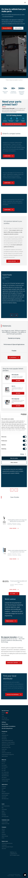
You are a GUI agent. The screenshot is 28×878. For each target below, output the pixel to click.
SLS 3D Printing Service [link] (7, 728)
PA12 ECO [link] (3, 761)
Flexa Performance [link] (5, 775)
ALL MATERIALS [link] (12, 357)
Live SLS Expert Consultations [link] (8, 726)
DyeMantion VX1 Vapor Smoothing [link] (8, 742)
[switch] (25, 441)
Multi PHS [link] (3, 733)
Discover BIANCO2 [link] (7, 28)
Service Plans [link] (5, 724)
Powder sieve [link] (4, 749)
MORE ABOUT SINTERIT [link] (12, 662)
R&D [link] (2, 789)
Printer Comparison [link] (5, 719)
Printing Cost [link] (4, 845)
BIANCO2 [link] (3, 712)
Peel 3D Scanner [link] (5, 756)
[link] (21, 414)
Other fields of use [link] (5, 798)
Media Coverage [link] (5, 836)
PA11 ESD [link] (3, 770)
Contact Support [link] (5, 821)
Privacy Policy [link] (18, 875)
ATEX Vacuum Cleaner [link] (6, 745)
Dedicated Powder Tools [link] (6, 747)
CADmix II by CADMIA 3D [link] (6, 752)
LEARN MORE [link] (7, 156)
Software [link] (4, 722)
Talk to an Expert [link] (18, 28)
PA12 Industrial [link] (4, 766)
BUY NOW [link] (18, 380)
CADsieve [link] (3, 751)
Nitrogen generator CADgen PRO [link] (8, 754)
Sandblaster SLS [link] (5, 735)
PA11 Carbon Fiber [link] (5, 772)
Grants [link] (3, 837)
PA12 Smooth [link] (4, 765)
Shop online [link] (4, 848)
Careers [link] (3, 830)
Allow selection (14, 462)
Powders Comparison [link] (6, 779)
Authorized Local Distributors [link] (7, 843)
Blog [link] (2, 807)
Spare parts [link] (4, 796)
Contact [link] (3, 832)
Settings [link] (22, 454)
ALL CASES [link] (12, 593)
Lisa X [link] (3, 716)
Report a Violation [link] (10, 875)
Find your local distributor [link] (13, 694)
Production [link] (4, 788)
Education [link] (3, 791)
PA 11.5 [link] (3, 763)
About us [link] (3, 829)
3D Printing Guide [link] (5, 816)
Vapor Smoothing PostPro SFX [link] (7, 740)
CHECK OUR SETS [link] (12, 261)
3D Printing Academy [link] (6, 805)
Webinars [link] (3, 812)
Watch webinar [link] (9, 621)
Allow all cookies (14, 458)
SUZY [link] (3, 714)
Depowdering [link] (4, 738)
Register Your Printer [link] (5, 823)
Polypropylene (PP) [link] (5, 773)
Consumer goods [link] (5, 795)
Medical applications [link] (6, 793)
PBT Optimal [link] (4, 777)
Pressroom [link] (4, 834)
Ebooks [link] (3, 811)
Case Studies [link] (4, 809)
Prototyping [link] (4, 786)
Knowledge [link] (4, 814)
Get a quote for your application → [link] (14, 124)
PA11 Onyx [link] (4, 768)
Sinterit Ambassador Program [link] (7, 846)
